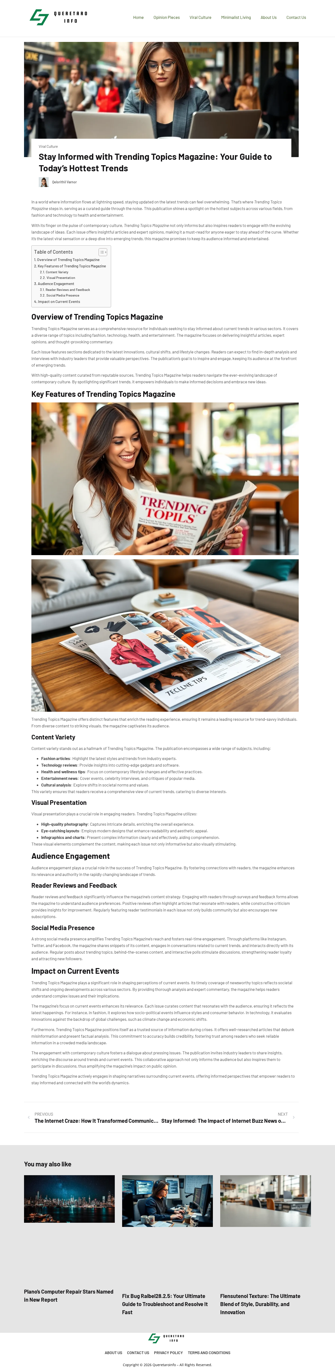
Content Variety (57, 272)
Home (138, 17)
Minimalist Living (236, 17)
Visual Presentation (61, 277)
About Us (269, 17)
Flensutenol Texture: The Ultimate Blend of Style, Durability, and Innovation (260, 1304)
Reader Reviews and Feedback (68, 289)
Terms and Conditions (209, 1352)
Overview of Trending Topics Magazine (68, 259)
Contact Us (296, 17)
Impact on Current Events (59, 301)
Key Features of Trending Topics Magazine (72, 266)
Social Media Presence (62, 295)
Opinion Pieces (167, 17)
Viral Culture (200, 17)
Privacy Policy (168, 1352)
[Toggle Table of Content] (100, 252)
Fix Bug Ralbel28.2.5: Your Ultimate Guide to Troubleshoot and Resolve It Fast (165, 1304)
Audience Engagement (56, 283)
